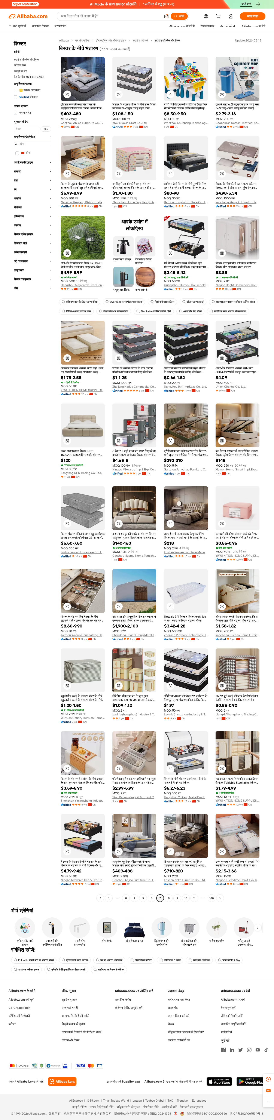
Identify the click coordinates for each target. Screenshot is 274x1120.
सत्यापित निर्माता (123, 999)
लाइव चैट (173, 1007)
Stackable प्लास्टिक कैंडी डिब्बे (156, 311)
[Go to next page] (220, 898)
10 (186, 898)
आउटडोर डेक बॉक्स (192, 311)
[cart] (219, 17)
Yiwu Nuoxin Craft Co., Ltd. (129, 123)
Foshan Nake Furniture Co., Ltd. (185, 880)
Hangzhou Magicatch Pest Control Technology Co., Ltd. (83, 285)
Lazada (137, 1100)
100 (211, 898)
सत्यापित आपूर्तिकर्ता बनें (233, 1024)
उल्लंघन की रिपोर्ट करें (179, 1040)
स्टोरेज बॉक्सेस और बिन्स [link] (167, 40)
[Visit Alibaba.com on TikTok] (266, 1049)
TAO (170, 1100)
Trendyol (182, 1100)
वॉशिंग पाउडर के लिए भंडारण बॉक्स (81, 301)
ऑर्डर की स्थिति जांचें (232, 1016)
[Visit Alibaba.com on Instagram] (249, 1049)
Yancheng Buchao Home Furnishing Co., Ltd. (237, 635)
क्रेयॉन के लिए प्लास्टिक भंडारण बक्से (68, 969)
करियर (12, 1024)
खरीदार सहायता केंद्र (179, 999)
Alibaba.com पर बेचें (233, 999)
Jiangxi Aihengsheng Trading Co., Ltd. (237, 714)
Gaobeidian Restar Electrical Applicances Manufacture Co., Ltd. (237, 123)
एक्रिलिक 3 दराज (172, 960)
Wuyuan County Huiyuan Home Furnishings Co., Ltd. (83, 717)
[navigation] (32, 470)
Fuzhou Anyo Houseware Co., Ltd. (83, 552)
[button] (166, 16)
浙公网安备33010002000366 (207, 1113)
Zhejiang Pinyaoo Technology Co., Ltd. (186, 635)
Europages (199, 1100)
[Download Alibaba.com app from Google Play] (251, 1081)
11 (194, 898)
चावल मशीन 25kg (231, 960)
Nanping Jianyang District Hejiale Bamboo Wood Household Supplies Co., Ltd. (83, 202)
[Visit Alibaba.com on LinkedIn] (232, 1049)
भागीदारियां (226, 1032)
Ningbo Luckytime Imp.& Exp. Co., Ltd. (237, 880)
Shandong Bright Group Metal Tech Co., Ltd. (134, 635)
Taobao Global (154, 1100)
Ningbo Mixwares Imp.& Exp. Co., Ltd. (134, 469)
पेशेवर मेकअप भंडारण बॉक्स (115, 311)
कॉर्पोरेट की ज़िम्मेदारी (19, 1016)
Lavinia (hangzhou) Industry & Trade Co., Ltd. (134, 714)
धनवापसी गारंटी (70, 1007)
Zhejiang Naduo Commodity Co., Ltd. (134, 386)
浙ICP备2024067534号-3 (246, 1113)
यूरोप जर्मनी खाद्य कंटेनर (77, 960)
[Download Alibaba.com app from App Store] (219, 1081)
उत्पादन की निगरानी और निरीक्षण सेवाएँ (81, 1032)
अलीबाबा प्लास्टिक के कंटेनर (111, 969)
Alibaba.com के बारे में (22, 990)
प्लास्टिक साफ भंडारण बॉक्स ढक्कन (230, 311)
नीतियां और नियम (70, 1040)
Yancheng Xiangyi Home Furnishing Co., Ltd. (237, 202)
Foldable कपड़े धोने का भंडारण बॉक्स (36, 960)
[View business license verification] (176, 1113)
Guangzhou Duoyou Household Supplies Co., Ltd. (186, 285)
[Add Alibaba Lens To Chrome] (62, 1081)
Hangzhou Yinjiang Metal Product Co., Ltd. (186, 797)
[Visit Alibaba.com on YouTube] (257, 1049)
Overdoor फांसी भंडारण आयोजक (126, 301)
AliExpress (76, 1100)
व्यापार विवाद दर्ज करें (178, 1016)
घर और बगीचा (82, 40)
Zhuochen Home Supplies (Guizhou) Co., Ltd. (134, 202)
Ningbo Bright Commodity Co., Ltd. (237, 285)
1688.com (93, 1100)
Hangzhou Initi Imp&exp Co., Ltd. (185, 386)
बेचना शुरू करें (228, 1007)
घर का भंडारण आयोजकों (111, 960)
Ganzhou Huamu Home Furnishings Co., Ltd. (134, 555)
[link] (268, 1079)
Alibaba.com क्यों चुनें (21, 999)
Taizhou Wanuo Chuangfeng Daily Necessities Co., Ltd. (83, 635)
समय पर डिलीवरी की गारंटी (75, 1016)
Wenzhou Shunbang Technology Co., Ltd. (186, 123)
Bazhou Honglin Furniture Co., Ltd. (186, 202)
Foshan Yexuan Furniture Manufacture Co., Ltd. (186, 552)
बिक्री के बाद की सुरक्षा (73, 1024)
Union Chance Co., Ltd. (231, 386)
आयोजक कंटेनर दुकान (28, 969)
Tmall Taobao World (116, 1100)
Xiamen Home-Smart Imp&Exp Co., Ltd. (237, 469)
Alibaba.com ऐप (154, 1081)
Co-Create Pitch (19, 1007)
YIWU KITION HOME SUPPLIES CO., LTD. (83, 390)
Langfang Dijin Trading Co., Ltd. (81, 473)
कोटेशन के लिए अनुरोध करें (128, 1007)
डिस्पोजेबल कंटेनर (143, 960)
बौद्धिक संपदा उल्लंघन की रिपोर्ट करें (186, 1032)
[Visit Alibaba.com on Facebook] (223, 1049)
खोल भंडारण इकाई (195, 301)
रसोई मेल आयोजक (201, 960)
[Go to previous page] (100, 898)
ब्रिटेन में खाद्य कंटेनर (164, 301)
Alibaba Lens (26, 1081)
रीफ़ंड (171, 1024)
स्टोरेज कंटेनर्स (140, 40)
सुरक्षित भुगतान (69, 999)
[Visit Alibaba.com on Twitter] (240, 1049)
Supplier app (131, 1081)
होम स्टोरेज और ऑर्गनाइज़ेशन (111, 40)
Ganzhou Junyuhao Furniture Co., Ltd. (186, 469)
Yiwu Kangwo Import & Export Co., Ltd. (134, 797)
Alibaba (64, 40)
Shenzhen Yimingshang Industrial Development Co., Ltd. (83, 800)
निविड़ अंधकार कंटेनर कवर (78, 311)
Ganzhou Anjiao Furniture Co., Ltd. (83, 123)
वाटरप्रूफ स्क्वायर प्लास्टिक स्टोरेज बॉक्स (235, 301)
